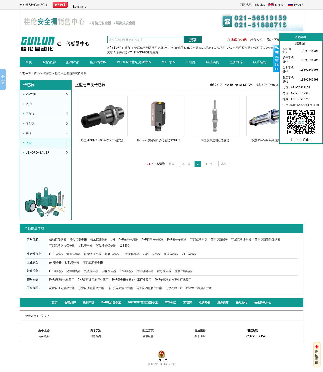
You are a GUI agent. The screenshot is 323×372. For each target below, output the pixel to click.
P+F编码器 (56, 271)
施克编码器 (91, 271)
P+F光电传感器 (128, 239)
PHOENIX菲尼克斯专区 (134, 62)
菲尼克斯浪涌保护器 (267, 239)
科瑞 (28, 133)
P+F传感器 (176, 47)
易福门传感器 (151, 254)
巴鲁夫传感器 (131, 254)
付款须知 (96, 336)
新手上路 (44, 330)
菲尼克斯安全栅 (93, 262)
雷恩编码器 (164, 271)
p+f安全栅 (55, 262)
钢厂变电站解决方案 (120, 288)
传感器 (47, 73)
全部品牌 (49, 62)
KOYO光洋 (219, 47)
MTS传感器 (188, 254)
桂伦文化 (241, 302)
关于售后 (200, 336)
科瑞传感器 (171, 254)
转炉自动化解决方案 (149, 288)
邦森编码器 (109, 271)
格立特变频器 (250, 47)
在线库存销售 (237, 40)
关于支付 (96, 330)
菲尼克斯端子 (219, 239)
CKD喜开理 (234, 47)
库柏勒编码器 (144, 271)
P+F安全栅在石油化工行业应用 (131, 279)
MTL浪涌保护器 (106, 245)
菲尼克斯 (157, 47)
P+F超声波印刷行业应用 (93, 279)
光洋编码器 (73, 271)
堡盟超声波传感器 (75, 73)
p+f (113, 239)
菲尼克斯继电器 (241, 239)
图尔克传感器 (92, 254)
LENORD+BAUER (37, 152)
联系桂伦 (259, 62)
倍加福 (129, 47)
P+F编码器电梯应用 (61, 279)
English (279, 4)
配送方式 (148, 330)
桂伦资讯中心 (262, 302)
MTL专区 (168, 62)
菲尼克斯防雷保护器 (62, 245)
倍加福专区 (98, 62)
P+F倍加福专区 (111, 302)
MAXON (31, 94)
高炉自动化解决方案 (62, 288)
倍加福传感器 (268, 47)
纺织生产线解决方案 (199, 288)
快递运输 (148, 336)
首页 (29, 62)
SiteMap (259, 4)
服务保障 (236, 62)
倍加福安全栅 (78, 239)
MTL (130, 52)
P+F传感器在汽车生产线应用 (173, 279)
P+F (166, 47)
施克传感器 (73, 254)
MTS (29, 104)
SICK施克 (205, 47)
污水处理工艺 (174, 288)
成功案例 (212, 62)
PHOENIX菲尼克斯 (146, 52)
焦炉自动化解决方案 (91, 288)
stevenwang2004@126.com (301, 105)
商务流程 (44, 336)
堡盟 (58, 73)
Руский (298, 4)
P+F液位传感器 (177, 239)
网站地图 (245, 4)
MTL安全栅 (191, 47)
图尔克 (30, 123)
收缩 (276, 58)
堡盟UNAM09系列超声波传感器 (271, 140)
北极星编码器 (183, 271)
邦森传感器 (112, 254)
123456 (124, 245)
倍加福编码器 (98, 239)
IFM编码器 (126, 271)
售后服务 (200, 330)
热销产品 (72, 62)
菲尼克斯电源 (142, 47)
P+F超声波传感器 (152, 239)
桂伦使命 (257, 40)
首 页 (37, 73)
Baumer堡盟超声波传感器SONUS (158, 140)
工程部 (191, 62)
